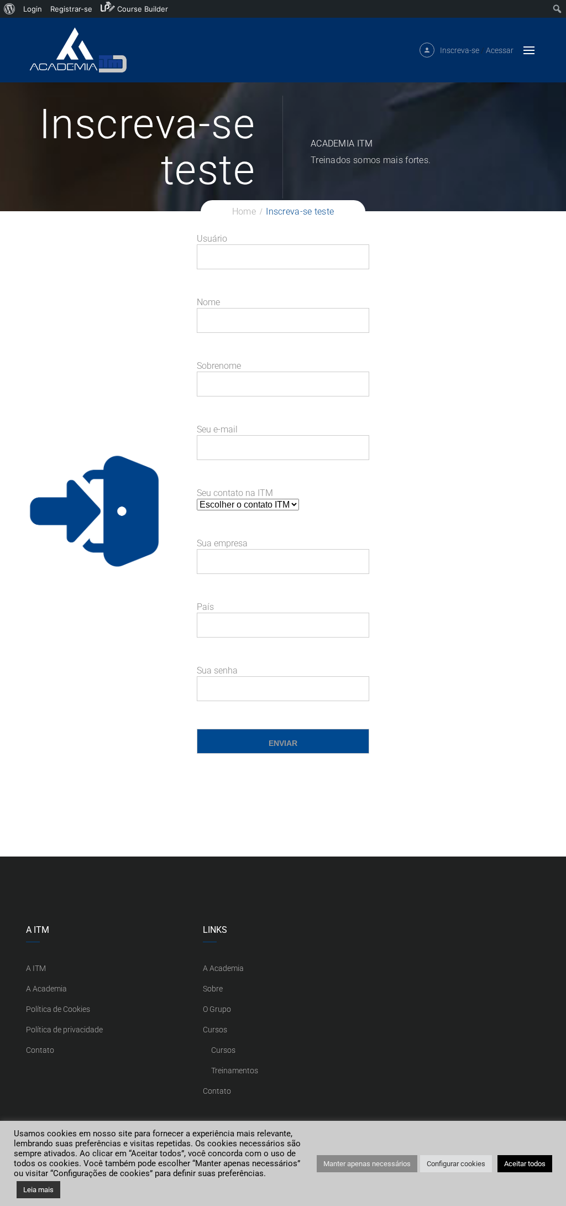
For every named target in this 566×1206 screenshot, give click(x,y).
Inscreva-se (459, 50)
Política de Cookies (58, 1009)
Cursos (215, 1029)
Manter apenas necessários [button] (367, 1164)
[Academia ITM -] (77, 50)
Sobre (213, 988)
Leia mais (38, 1190)
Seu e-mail (217, 429)
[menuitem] (9, 9)
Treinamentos (234, 1070)
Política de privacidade (64, 1029)
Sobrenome (219, 366)
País (205, 607)
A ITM (36, 968)
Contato (40, 1050)
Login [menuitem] (32, 8)
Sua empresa (222, 543)
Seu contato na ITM (235, 493)
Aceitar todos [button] (525, 1164)
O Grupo (217, 1009)
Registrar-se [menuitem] (71, 8)
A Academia (46, 988)
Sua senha (217, 670)
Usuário (212, 238)
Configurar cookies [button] (456, 1164)
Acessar (499, 50)
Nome (208, 302)
